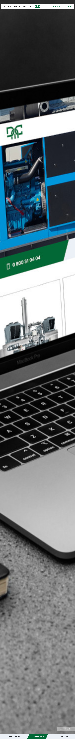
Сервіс (24, 7)
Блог (29, 7)
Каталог (17, 7)
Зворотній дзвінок (65, 729)
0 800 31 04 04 (39, 736)
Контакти (68, 7)
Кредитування (55, 7)
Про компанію (8, 7)
